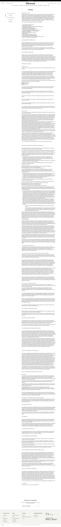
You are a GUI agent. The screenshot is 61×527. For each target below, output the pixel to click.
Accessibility (14, 521)
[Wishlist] (57, 3)
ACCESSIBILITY (10, 21)
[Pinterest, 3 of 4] (50, 514)
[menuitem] (12, 5)
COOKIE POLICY (10, 19)
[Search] (51, 3)
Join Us (23, 518)
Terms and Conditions (15, 515)
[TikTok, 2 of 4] (48, 514)
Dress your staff (36, 515)
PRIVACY (10, 15)
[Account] (55, 3)
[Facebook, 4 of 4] (52, 514)
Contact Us (4, 515)
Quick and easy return (30, 0)
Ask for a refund (5, 518)
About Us (23, 515)
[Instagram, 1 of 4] (46, 514)
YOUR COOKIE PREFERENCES (10, 17)
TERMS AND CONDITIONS (10, 13)
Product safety (5, 521)
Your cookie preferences (15, 518)
